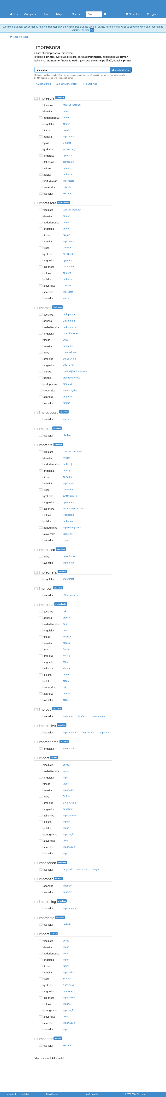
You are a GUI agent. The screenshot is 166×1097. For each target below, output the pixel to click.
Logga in (153, 14)
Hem (15, 14)
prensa (66, 693)
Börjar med (45, 83)
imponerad (68, 562)
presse (66, 617)
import (66, 777)
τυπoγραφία (70, 495)
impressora (68, 180)
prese (66, 674)
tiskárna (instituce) (72, 451)
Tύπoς (66, 655)
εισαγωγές (69, 802)
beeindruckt (69, 556)
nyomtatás (68, 502)
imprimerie (68, 483)
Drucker (67, 142)
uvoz (65, 840)
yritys (65, 339)
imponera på (98, 716)
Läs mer (85, 29)
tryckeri (66, 540)
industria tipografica (73, 508)
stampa (67, 668)
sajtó (65, 661)
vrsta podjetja (70, 390)
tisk (64, 611)
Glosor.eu (141, 1094)
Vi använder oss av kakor (18, 1094)
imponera (68, 716)
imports (67, 821)
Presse (66, 649)
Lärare (45, 14)
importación (69, 846)
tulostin (66, 130)
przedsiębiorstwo (71, 377)
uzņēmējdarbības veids (75, 371)
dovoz (66, 764)
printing (67, 470)
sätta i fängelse (70, 595)
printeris (67, 168)
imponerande (70, 732)
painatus (67, 476)
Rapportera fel (20, 36)
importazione (69, 815)
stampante (68, 161)
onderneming (70, 327)
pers (65, 623)
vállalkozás (68, 364)
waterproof (68, 578)
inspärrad (82, 869)
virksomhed (69, 320)
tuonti (66, 783)
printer (66, 111)
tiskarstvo (68, 533)
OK (92, 30)
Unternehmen (70, 352)
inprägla (82, 716)
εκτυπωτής (69, 149)
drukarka (67, 174)
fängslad (67, 869)
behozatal (68, 808)
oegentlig (67, 891)
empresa (67, 383)
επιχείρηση (69, 358)
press (66, 630)
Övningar (29, 14)
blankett (67, 435)
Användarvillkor (92, 1094)
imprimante (68, 136)
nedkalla (67, 924)
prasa (66, 680)
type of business (71, 333)
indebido (67, 885)
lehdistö (67, 636)
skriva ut (67, 1045)
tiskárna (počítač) (72, 104)
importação (68, 834)
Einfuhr (66, 796)
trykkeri (66, 457)
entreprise (68, 346)
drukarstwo (68, 521)
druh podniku (69, 314)
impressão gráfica (72, 527)
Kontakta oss (52, 1094)
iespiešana (68, 514)
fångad (96, 869)
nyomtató (67, 155)
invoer (66, 771)
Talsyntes (60, 14)
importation (68, 789)
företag (66, 402)
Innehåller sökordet (68, 83)
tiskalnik (67, 187)
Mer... (75, 14)
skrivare (67, 193)
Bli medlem (134, 14)
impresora (68, 291)
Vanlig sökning (122, 70)
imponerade (88, 732)
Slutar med (91, 83)
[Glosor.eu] (23, 5)
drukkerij (67, 464)
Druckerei (68, 489)
